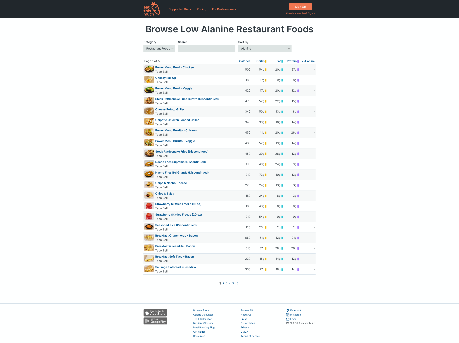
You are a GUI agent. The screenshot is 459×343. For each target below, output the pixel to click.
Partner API (247, 310)
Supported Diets (180, 9)
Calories (244, 61)
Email (293, 319)
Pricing (201, 9)
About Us (246, 314)
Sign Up (300, 6)
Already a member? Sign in (300, 13)
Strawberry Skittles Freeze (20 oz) (178, 214)
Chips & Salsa (164, 193)
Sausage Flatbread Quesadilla (175, 267)
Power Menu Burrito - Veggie (175, 141)
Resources (199, 336)
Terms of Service (250, 336)
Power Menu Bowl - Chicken (174, 67)
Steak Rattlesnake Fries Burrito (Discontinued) (187, 99)
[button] (159, 48)
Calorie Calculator (203, 314)
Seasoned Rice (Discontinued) (176, 225)
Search (183, 42)
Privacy (245, 327)
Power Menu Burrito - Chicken (176, 130)
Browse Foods (201, 310)
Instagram (296, 314)
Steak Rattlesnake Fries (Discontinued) (182, 151)
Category (149, 42)
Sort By (243, 42)
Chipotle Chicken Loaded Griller (177, 120)
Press (244, 319)
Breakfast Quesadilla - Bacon (175, 246)
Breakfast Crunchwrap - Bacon (176, 235)
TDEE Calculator (202, 319)
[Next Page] (237, 283)
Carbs (260, 61)
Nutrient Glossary (203, 323)
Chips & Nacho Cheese (171, 183)
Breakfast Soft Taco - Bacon (174, 256)
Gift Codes (199, 331)
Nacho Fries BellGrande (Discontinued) (182, 172)
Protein (292, 61)
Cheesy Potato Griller (169, 109)
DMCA (244, 331)
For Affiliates (248, 323)
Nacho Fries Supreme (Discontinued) (180, 162)
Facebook (295, 310)
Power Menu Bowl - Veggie (173, 88)
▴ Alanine (308, 61)
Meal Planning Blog (204, 327)
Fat (278, 61)
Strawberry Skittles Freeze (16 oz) (178, 204)
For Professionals (224, 9)
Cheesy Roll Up (165, 78)
